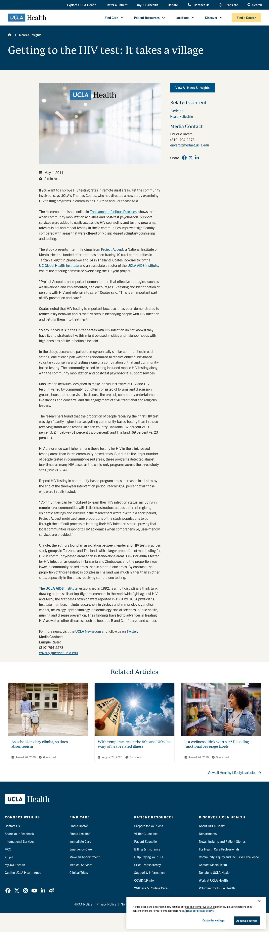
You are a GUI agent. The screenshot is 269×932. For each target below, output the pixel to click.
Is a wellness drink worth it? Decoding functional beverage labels (216, 744)
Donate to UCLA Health (215, 872)
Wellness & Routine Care (150, 888)
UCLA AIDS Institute (142, 265)
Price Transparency (147, 865)
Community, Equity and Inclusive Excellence (229, 857)
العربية (9, 857)
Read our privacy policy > (200, 910)
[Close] (259, 901)
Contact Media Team (213, 865)
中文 (8, 849)
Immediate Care (80, 841)
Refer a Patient (117, 5)
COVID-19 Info (144, 880)
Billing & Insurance (147, 849)
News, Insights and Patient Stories (222, 841)
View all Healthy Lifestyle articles (232, 772)
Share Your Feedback (19, 834)
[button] (82, 5)
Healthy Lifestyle (181, 116)
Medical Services (80, 865)
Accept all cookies (246, 920)
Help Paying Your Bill (148, 857)
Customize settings (213, 920)
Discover (211, 18)
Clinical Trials (78, 872)
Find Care (111, 18)
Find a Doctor (246, 18)
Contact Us (201, 5)
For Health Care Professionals (219, 849)
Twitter (132, 631)
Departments (208, 834)
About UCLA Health (212, 826)
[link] (184, 157)
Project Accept (112, 249)
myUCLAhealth (147, 5)
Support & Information (149, 872)
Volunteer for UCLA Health (217, 888)
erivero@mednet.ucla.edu (58, 652)
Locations (182, 18)
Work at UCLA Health (213, 880)
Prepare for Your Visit (148, 826)
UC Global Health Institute (59, 265)
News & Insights (30, 35)
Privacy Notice (106, 904)
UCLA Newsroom (88, 631)
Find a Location (79, 834)
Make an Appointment (84, 857)
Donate (173, 5)
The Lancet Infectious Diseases (113, 211)
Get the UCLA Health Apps (23, 872)
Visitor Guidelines (146, 834)
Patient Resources (146, 18)
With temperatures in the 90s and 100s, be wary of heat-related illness (134, 744)
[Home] (9, 34)
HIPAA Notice (82, 904)
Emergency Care (80, 849)
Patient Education (146, 841)
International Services (19, 841)
